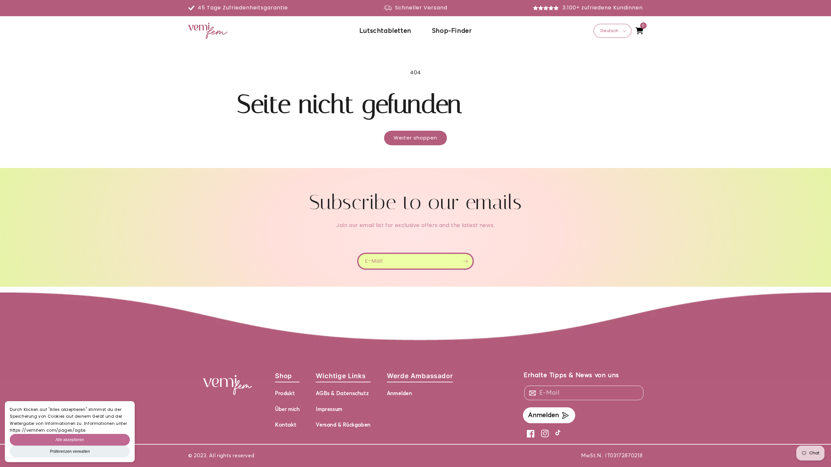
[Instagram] (545, 433)
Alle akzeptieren (70, 439)
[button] (639, 30)
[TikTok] (559, 433)
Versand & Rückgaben (343, 424)
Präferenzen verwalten (70, 451)
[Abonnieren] (465, 261)
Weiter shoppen (415, 137)
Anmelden (399, 393)
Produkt (285, 393)
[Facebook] (531, 433)
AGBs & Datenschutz (342, 393)
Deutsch (610, 31)
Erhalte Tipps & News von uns (571, 375)
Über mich (287, 409)
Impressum (329, 409)
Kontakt (285, 424)
